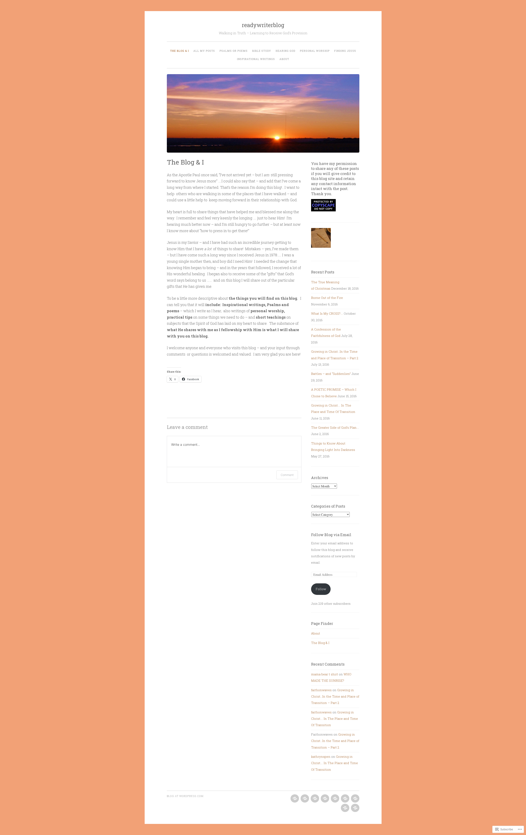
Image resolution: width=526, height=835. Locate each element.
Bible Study (261, 50)
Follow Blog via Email (331, 534)
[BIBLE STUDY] (324, 798)
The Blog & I (179, 50)
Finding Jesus (345, 50)
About (284, 59)
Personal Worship (315, 50)
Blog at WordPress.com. (185, 796)
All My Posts (204, 50)
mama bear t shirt (324, 674)
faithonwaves (321, 690)
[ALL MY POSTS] (304, 798)
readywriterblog (263, 25)
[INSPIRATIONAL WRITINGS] (344, 808)
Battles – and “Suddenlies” (331, 374)
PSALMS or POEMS (233, 50)
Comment (287, 475)
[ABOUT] (354, 808)
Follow (321, 589)
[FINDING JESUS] (354, 798)
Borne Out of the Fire (327, 298)
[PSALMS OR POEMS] (314, 798)
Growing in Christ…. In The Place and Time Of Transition (334, 718)
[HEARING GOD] (334, 798)
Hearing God (285, 50)
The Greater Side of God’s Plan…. (335, 427)
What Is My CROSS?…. (327, 313)
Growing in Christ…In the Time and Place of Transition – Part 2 (335, 696)
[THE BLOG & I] (294, 798)
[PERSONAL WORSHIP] (344, 798)
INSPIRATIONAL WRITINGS (256, 59)
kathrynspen (320, 756)
